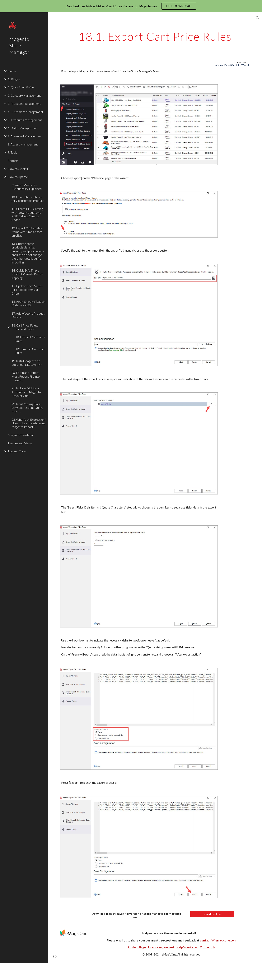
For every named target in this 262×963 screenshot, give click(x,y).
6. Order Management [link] (22, 128)
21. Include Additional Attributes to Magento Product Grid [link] (26, 391)
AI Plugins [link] (14, 79)
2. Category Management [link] (24, 95)
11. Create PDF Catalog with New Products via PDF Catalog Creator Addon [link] (27, 214)
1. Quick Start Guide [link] (21, 87)
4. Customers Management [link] (25, 112)
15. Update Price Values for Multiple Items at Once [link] (27, 289)
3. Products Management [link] (24, 103)
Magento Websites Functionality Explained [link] (27, 186)
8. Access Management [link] (23, 144)
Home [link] (12, 71)
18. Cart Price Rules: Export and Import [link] (25, 327)
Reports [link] (13, 160)
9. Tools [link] (12, 152)
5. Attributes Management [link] (25, 120)
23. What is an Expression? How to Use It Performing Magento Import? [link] (29, 423)
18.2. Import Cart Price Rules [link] (30, 350)
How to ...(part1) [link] (18, 168)
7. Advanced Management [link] (25, 136)
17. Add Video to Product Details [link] (28, 315)
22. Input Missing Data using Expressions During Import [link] (27, 407)
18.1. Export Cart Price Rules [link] (30, 338)
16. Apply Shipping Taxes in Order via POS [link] (28, 303)
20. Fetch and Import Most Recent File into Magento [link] (26, 376)
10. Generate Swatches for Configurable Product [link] (28, 198)
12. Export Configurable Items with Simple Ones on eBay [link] (27, 231)
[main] (155, 36)
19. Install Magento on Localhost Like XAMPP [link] (27, 362)
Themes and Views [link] (20, 443)
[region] (131, 6)
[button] (257, 17)
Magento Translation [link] (21, 435)
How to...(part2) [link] (18, 177)
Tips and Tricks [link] (17, 451)
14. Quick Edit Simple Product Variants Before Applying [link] (27, 274)
